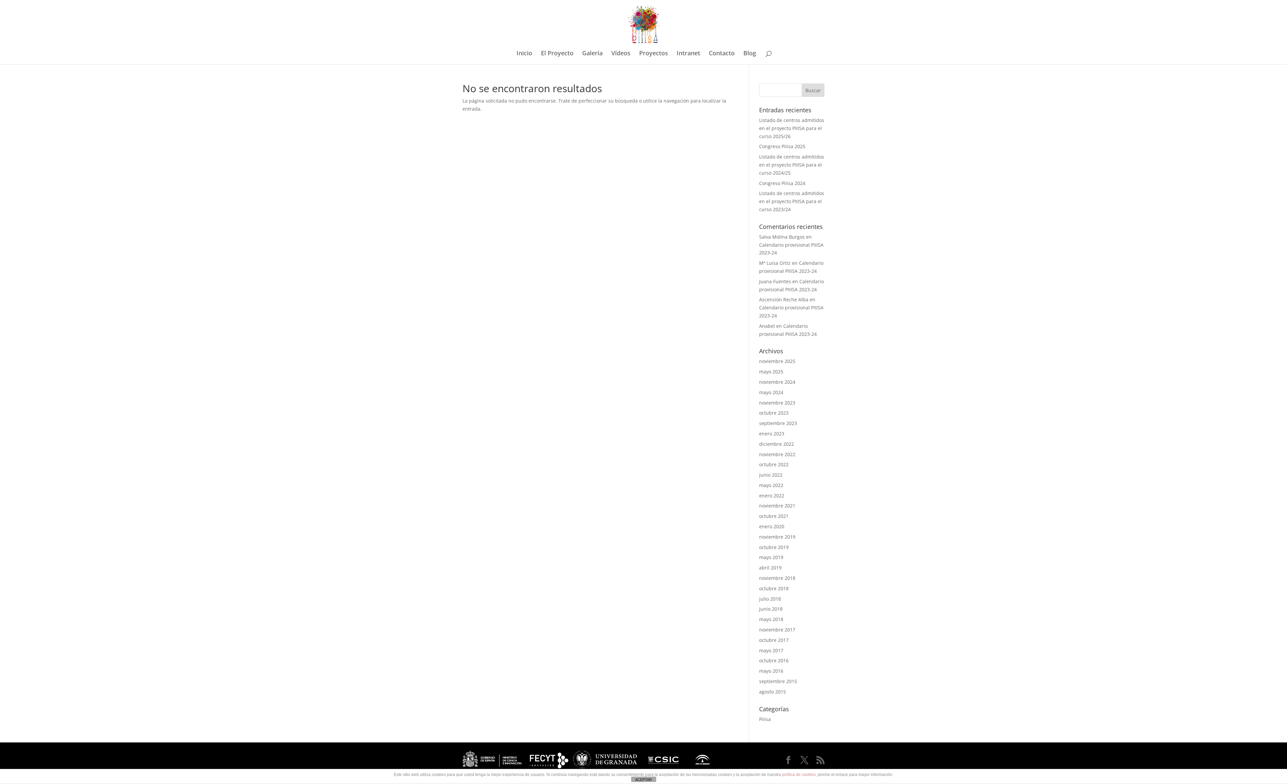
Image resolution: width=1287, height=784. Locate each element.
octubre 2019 (774, 547)
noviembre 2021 (777, 505)
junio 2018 (771, 609)
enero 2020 (771, 526)
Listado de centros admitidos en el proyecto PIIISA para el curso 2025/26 (791, 128)
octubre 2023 (774, 413)
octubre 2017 (774, 640)
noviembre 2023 (777, 403)
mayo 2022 (771, 485)
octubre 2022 (774, 464)
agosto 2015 (772, 691)
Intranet (688, 54)
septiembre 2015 (778, 681)
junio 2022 (771, 475)
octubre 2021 (774, 516)
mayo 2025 (771, 371)
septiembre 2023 (778, 423)
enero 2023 (771, 433)
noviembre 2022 (777, 454)
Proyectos (653, 54)
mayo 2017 (771, 650)
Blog (749, 54)
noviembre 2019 (777, 537)
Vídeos (620, 54)
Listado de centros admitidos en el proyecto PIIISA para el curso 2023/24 (791, 201)
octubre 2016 (774, 660)
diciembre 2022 (776, 444)
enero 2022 (771, 495)
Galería (592, 54)
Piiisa (765, 719)
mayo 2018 (771, 619)
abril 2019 (770, 567)
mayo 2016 (771, 671)
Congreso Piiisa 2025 (782, 146)
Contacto (722, 54)
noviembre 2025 (777, 361)
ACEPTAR (643, 780)
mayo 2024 (771, 392)
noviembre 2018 (777, 578)
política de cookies (799, 774)
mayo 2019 (771, 557)
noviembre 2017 (777, 629)
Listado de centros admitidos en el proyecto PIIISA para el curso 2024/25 (791, 165)
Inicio (524, 54)
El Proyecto (557, 54)
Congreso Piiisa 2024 (782, 183)
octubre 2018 (774, 588)
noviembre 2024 (777, 382)
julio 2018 (770, 599)
